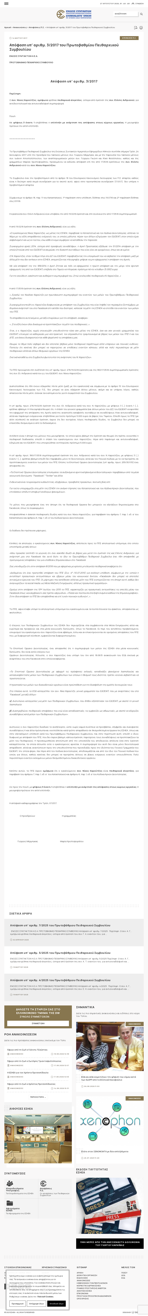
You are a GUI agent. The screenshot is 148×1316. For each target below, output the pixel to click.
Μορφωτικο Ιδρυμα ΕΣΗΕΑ (89, 1285)
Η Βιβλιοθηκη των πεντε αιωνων (92, 1283)
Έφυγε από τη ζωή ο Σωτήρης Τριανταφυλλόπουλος (34, 1061)
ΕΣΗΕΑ (74, 14)
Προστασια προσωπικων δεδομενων (94, 1296)
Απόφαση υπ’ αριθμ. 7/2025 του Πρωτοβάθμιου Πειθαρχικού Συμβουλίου (60, 925)
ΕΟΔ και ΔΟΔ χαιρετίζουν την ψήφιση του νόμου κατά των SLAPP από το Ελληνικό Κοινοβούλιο (108, 1078)
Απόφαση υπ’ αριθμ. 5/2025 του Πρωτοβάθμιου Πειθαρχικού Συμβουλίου (60, 953)
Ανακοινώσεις (20, 27)
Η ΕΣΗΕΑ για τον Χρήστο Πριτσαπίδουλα (27, 1072)
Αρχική (7, 27)
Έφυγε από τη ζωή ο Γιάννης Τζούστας (27, 1049)
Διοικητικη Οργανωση (87, 1275)
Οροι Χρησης (83, 1298)
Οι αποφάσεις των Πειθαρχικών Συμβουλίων (55, 1192)
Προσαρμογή (18, 1303)
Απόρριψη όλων (36, 1303)
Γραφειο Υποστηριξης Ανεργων (91, 1288)
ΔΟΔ (123, 1275)
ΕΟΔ (123, 1278)
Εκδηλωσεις (82, 1278)
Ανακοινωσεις (16, 1054)
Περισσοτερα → (38, 1097)
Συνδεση (139, 3)
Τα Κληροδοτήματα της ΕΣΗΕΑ (19, 1191)
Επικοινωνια (82, 1293)
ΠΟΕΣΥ (124, 1273)
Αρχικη (80, 1273)
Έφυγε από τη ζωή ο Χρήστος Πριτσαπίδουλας (31, 1084)
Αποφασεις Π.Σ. (129, 38)
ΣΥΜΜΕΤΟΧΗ (38, 1023)
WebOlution (138, 1312)
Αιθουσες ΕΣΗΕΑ (21, 1108)
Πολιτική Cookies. (45, 1296)
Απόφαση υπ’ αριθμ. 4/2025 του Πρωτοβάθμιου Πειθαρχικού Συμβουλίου (60, 980)
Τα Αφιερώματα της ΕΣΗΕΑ (18, 1211)
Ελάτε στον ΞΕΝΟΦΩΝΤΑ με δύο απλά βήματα (104, 1151)
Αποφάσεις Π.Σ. (36, 27)
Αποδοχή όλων (57, 1303)
